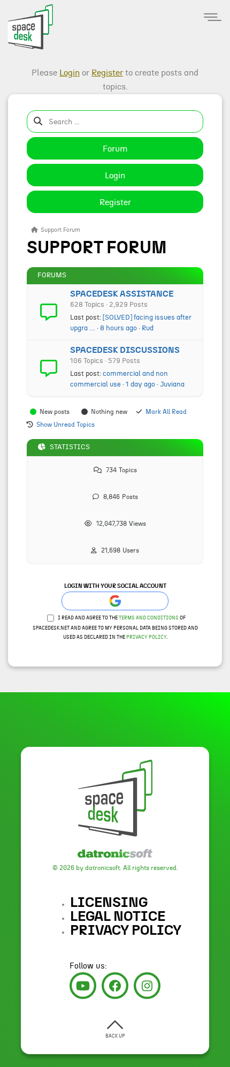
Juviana (172, 384)
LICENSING (109, 903)
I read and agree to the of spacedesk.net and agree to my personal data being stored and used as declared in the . (115, 628)
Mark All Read (166, 411)
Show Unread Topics (65, 424)
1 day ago (140, 384)
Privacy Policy (146, 637)
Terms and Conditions (149, 618)
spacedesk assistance (121, 294)
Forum (115, 149)
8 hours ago (118, 328)
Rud (148, 328)
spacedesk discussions (125, 350)
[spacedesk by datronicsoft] (26, 25)
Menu (212, 17)
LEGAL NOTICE (117, 917)
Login (115, 175)
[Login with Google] (115, 601)
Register (115, 202)
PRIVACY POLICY (125, 930)
